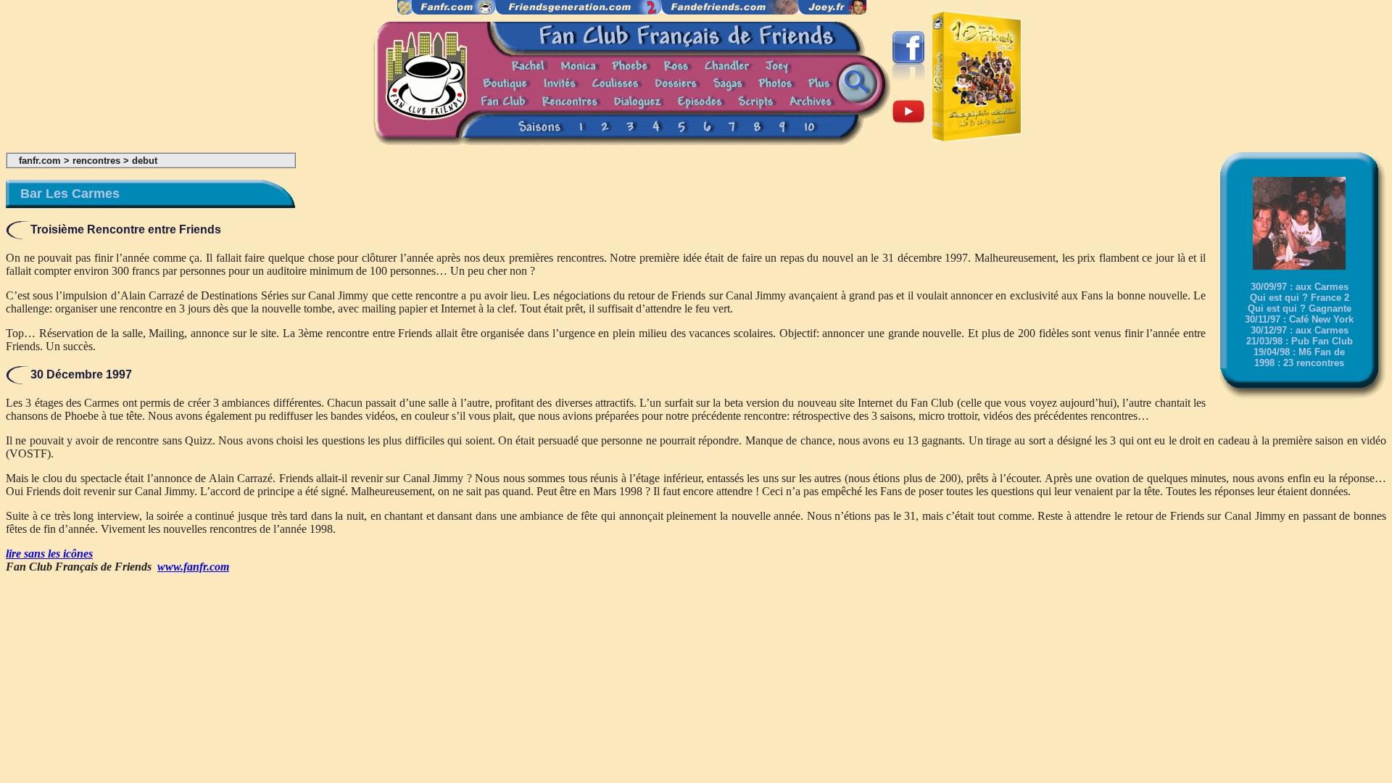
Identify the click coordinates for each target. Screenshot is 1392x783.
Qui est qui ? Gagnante (1299, 308)
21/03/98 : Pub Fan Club (1299, 341)
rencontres (96, 160)
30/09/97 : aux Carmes (1299, 286)
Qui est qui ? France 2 (1299, 297)
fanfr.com (40, 160)
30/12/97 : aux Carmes (1299, 330)
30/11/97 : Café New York (1299, 319)
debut (144, 160)
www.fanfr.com (193, 566)
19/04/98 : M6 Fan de (1299, 352)
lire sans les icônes (49, 553)
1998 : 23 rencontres (1299, 362)
